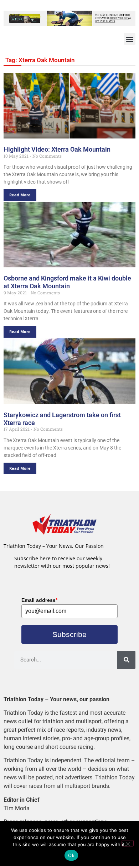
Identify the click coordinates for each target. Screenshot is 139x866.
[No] (128, 843)
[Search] (126, 660)
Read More (20, 194)
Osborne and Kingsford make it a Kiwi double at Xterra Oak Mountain (67, 282)
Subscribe (69, 634)
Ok (71, 855)
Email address (39, 600)
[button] (129, 39)
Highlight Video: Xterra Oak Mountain (57, 149)
